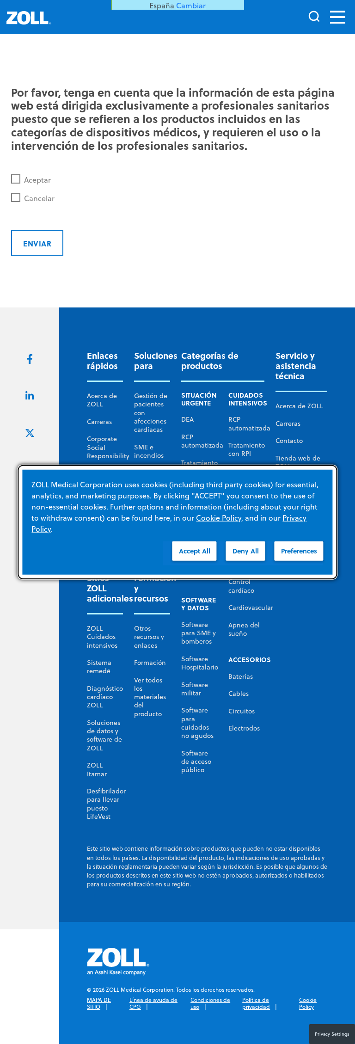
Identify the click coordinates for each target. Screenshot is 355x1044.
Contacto (289, 440)
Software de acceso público (196, 762)
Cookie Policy (308, 1003)
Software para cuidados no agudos (197, 723)
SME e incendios (149, 451)
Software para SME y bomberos (198, 633)
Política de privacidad (256, 1003)
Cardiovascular (250, 607)
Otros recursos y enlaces (149, 637)
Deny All (246, 551)
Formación (150, 662)
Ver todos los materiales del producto (150, 697)
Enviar (37, 243)
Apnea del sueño (244, 629)
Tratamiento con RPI (246, 449)
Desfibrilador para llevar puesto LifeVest (106, 803)
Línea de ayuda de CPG (153, 1003)
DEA (187, 419)
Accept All (194, 551)
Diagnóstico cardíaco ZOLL (105, 697)
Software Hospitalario (199, 663)
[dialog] (177, 522)
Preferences (299, 551)
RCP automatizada (202, 441)
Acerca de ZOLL (102, 400)
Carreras (99, 421)
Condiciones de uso (210, 1003)
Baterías (240, 676)
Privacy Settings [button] (332, 1034)
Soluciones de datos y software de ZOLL (104, 735)
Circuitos (241, 711)
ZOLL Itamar (97, 769)
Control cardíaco (241, 586)
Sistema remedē (99, 667)
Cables (238, 693)
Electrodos (244, 728)
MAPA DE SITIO (99, 1003)
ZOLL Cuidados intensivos (102, 637)
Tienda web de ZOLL (297, 462)
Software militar (194, 689)
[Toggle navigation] (338, 17)
